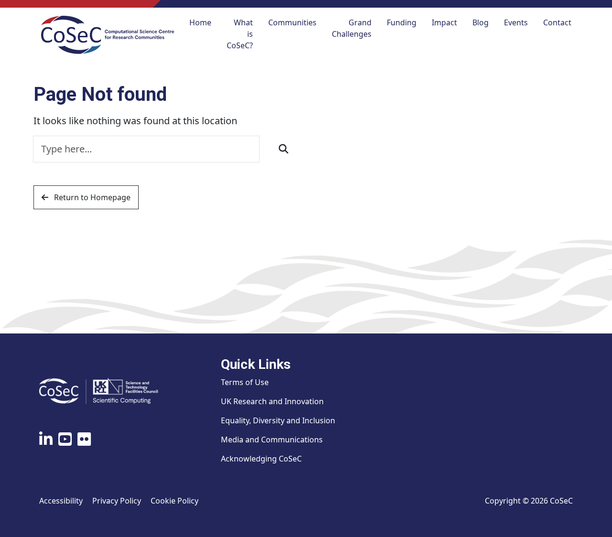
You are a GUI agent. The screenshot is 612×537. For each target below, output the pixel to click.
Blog (480, 22)
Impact (444, 22)
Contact (557, 22)
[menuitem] (200, 35)
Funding (401, 22)
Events (516, 22)
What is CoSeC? (240, 34)
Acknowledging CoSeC (261, 458)
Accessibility (61, 500)
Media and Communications (272, 439)
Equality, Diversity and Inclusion (278, 420)
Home (200, 22)
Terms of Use (245, 382)
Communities (292, 22)
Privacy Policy (116, 500)
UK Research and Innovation (272, 401)
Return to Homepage (91, 197)
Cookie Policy (174, 500)
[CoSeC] (107, 34)
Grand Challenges (352, 28)
